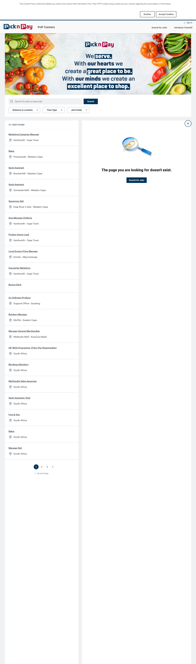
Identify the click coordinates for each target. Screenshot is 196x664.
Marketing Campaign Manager (24, 134)
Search (90, 101)
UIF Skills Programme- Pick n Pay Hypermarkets (33, 348)
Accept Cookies (166, 14)
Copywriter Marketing (19, 268)
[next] (52, 466)
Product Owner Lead (19, 234)
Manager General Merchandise (24, 331)
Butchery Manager (18, 314)
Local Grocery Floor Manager (23, 251)
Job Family (76, 110)
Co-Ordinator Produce (20, 297)
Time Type (52, 110)
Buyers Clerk (15, 284)
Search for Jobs (159, 27)
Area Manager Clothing (20, 218)
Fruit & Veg (14, 414)
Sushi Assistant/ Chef (19, 398)
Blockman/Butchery (18, 364)
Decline (147, 14)
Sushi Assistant (16, 168)
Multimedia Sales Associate (23, 381)
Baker (11, 151)
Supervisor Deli (16, 201)
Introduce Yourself (183, 27)
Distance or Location (23, 110)
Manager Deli (15, 448)
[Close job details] (188, 123)
